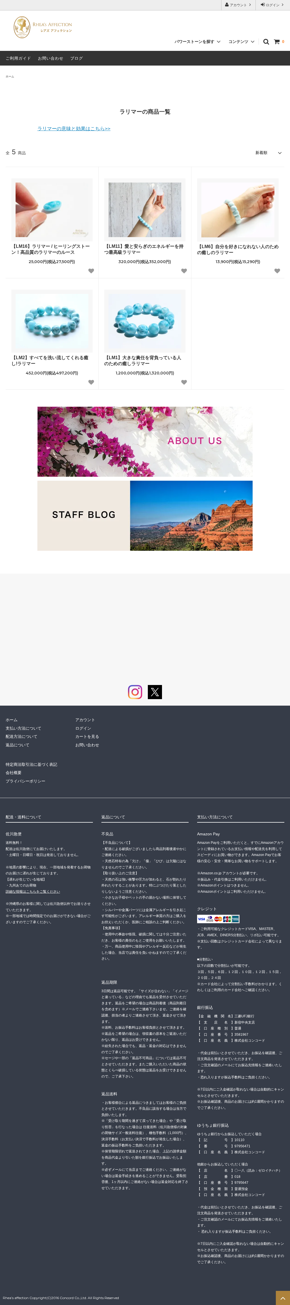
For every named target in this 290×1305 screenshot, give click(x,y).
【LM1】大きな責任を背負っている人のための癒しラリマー (142, 360)
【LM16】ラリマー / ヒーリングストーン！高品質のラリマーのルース (50, 249)
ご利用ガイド (18, 58)
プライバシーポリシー (25, 781)
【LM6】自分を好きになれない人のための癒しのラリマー (238, 249)
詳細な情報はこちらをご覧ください (33, 892)
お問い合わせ (50, 58)
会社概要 (14, 772)
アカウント (238, 5)
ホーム (10, 76)
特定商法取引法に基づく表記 (31, 764)
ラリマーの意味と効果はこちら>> (73, 128)
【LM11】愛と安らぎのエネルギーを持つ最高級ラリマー (144, 249)
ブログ (76, 58)
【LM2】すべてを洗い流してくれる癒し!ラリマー (49, 360)
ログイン (272, 5)
